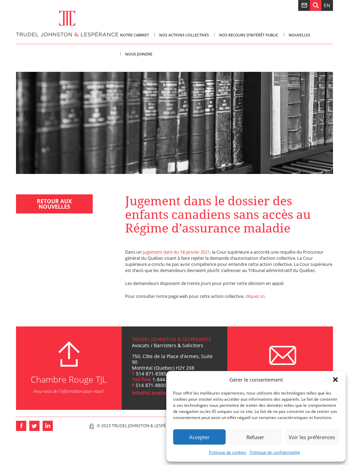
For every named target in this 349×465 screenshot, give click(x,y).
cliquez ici (254, 296)
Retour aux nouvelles (54, 203)
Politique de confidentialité (275, 452)
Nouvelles (299, 34)
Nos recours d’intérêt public (248, 34)
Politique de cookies (227, 452)
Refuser (255, 437)
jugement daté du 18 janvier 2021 (176, 252)
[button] (335, 379)
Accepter (199, 437)
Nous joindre (138, 54)
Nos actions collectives (184, 34)
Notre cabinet (134, 34)
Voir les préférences (312, 437)
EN (327, 5)
